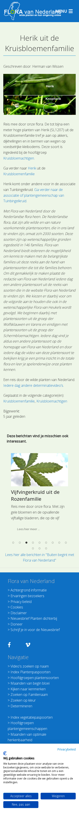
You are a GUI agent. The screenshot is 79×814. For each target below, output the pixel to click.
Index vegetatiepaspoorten (32, 717)
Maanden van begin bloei (30, 683)
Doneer (17, 624)
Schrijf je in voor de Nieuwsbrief (35, 629)
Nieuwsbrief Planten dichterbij (34, 618)
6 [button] (46, 543)
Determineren (21, 706)
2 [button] (20, 543)
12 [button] (46, 548)
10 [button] (33, 548)
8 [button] (59, 543)
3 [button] (26, 543)
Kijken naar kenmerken (28, 689)
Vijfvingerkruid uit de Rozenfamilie (35, 495)
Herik (32, 168)
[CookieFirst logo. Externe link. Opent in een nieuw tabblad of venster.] (5, 753)
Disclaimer (19, 612)
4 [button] (33, 543)
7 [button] (52, 543)
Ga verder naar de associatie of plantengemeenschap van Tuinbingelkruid (33, 195)
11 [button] (39, 548)
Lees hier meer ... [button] (28, 529)
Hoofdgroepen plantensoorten (35, 677)
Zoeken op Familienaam (29, 694)
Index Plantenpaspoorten (30, 672)
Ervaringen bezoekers (27, 595)
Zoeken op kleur (23, 700)
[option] (39, 493)
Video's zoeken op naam (30, 666)
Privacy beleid (21, 601)
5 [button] (39, 543)
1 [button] (13, 543)
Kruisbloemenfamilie (19, 173)
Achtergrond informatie (29, 590)
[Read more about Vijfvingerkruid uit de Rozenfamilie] (39, 469)
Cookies (17, 607)
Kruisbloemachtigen (18, 158)
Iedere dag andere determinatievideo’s (33, 385)
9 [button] (66, 543)
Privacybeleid (66, 749)
